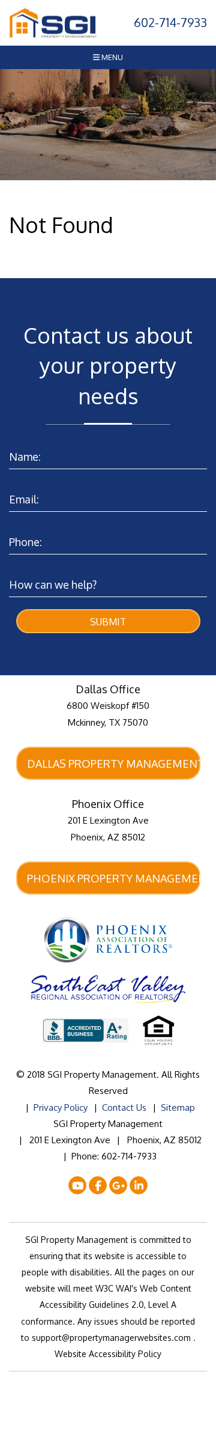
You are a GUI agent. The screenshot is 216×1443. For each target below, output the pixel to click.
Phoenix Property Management (113, 878)
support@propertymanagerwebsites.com (112, 1337)
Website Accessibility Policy (108, 1354)
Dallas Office (108, 689)
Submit (108, 622)
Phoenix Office (108, 803)
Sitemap (178, 1107)
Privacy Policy (61, 1107)
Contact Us (124, 1107)
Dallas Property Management (113, 763)
